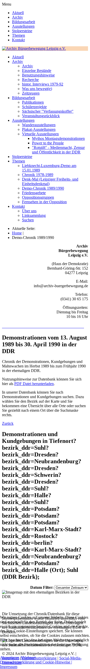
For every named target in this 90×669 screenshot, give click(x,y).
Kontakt (18, 40)
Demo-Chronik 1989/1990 (43, 188)
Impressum (8, 666)
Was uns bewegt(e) (37, 89)
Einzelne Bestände (36, 70)
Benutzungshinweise (38, 75)
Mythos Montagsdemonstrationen (58, 138)
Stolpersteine (22, 31)
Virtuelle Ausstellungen (40, 134)
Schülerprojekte (34, 107)
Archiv (17, 17)
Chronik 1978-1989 (37, 175)
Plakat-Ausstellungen (39, 129)
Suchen (28, 220)
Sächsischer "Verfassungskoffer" (48, 111)
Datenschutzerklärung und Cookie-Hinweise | (36, 662)
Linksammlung (34, 215)
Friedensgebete (34, 193)
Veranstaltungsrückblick (41, 116)
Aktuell (18, 13)
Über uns (29, 211)
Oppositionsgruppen (38, 197)
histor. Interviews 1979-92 (42, 84)
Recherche (30, 79)
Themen (18, 35)
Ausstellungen (23, 26)
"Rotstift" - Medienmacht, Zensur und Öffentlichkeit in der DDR (58, 149)
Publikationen (33, 102)
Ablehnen (28, 657)
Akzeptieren (9, 657)
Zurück (8, 423)
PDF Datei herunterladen (34, 384)
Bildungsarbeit (23, 22)
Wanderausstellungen (39, 125)
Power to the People (48, 143)
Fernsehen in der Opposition (44, 202)
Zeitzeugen (31, 93)
